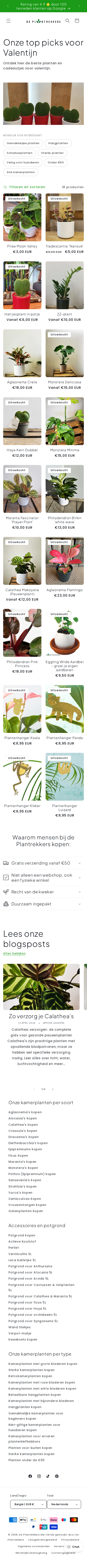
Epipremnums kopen (25, 1149)
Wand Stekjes (19, 1327)
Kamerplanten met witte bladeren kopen (42, 1388)
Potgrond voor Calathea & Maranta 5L (40, 1296)
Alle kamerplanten (21, 172)
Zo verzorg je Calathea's (41, 1016)
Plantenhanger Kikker (22, 806)
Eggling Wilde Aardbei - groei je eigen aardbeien (65, 666)
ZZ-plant (64, 314)
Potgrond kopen (21, 1235)
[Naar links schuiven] (34, 1089)
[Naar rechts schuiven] (52, 1089)
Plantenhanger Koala (22, 738)
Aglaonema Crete (22, 382)
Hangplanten (58, 143)
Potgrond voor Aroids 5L (28, 1278)
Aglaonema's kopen (25, 1112)
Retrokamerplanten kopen (30, 1376)
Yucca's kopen (20, 1192)
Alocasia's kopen (22, 1118)
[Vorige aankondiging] (7, 6)
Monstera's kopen (23, 1168)
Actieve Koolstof (22, 1241)
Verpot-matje (19, 1333)
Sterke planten (52, 153)
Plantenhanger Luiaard (64, 808)
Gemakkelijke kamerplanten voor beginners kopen (36, 1416)
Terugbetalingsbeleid (42, 1539)
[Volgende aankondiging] (79, 6)
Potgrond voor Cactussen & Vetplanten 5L (41, 1287)
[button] (8, 20)
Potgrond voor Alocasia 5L (30, 1272)
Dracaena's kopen (23, 1137)
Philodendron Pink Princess (22, 664)
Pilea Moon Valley (22, 246)
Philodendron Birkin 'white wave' (65, 520)
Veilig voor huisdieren (23, 162)
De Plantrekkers (30, 1534)
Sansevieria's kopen (24, 1180)
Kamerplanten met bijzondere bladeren (41, 1401)
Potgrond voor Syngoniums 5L (33, 1321)
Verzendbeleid (63, 1546)
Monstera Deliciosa (64, 382)
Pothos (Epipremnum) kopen (32, 1174)
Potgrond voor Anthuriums (30, 1266)
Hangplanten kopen (24, 1407)
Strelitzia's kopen (22, 1186)
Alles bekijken (14, 953)
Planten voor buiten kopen (30, 1448)
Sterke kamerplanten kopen (31, 1370)
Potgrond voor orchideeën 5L (32, 1315)
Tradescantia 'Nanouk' (65, 246)
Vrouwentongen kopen (27, 1205)
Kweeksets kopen (22, 1339)
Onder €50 (56, 162)
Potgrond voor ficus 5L (27, 1302)
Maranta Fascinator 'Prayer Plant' (22, 520)
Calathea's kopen (23, 1125)
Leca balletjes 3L (22, 1260)
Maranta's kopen (22, 1162)
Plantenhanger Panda (64, 738)
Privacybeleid (70, 1539)
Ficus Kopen (18, 1155)
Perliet (13, 1248)
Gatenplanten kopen (25, 1211)
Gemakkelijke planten (23, 143)
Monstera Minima (64, 450)
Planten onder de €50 (26, 1460)
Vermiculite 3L (19, 1254)
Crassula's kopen (22, 1131)
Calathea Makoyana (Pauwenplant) (22, 592)
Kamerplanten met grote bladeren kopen (42, 1364)
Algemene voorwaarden (34, 1546)
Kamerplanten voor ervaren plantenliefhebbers (31, 1439)
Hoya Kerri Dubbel (22, 450)
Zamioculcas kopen (24, 1199)
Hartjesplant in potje (22, 314)
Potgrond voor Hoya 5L (27, 1308)
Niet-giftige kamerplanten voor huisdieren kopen (34, 1427)
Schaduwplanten (19, 153)
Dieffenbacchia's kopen (28, 1143)
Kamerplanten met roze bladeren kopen (41, 1382)
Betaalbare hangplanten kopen (34, 1395)
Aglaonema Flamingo (65, 590)
